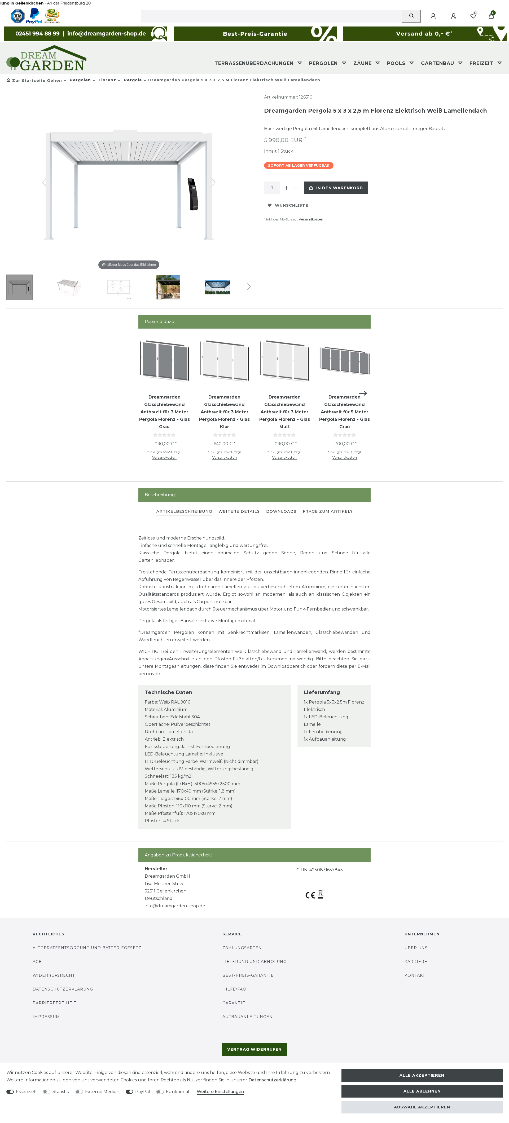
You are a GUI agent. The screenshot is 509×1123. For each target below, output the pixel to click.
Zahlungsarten (242, 947)
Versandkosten (311, 219)
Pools (397, 63)
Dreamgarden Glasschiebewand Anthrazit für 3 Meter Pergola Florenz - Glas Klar (224, 412)
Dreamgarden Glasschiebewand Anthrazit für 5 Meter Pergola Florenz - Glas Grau (344, 412)
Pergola (132, 80)
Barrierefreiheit (55, 1003)
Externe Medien (102, 1091)
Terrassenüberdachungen (254, 63)
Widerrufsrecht (54, 975)
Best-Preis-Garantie (248, 975)
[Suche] (411, 16)
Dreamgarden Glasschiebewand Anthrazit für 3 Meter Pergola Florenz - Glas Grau (164, 412)
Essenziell (26, 1091)
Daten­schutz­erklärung (272, 1079)
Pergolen (324, 63)
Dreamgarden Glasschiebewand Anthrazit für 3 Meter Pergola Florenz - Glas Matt (284, 412)
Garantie (233, 1003)
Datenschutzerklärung (63, 989)
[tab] (184, 512)
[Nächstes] (213, 182)
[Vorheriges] (44, 182)
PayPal (142, 1091)
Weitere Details (239, 511)
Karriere (416, 961)
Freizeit (482, 63)
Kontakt (415, 975)
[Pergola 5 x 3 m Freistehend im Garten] (168, 288)
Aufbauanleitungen (247, 1016)
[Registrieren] (454, 16)
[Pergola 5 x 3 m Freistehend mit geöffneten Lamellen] (217, 288)
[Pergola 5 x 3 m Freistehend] (19, 288)
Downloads (281, 511)
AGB (37, 961)
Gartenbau (438, 63)
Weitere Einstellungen (220, 1091)
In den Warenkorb (339, 187)
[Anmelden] (434, 16)
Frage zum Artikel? (328, 511)
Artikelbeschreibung (184, 511)
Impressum (46, 1016)
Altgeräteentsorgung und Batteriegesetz (87, 947)
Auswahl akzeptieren (422, 1107)
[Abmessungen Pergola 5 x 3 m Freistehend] (69, 288)
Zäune (363, 63)
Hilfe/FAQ (234, 989)
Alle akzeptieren (422, 1075)
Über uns (416, 947)
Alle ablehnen (422, 1091)
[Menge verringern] (296, 188)
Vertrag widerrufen (254, 1049)
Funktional (177, 1091)
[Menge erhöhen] (286, 188)
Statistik (60, 1091)
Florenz (106, 80)
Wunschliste (291, 205)
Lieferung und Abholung (254, 961)
